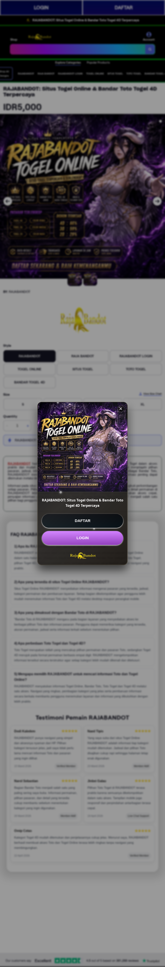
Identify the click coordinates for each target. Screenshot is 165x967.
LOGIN (82, 538)
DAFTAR (82, 521)
